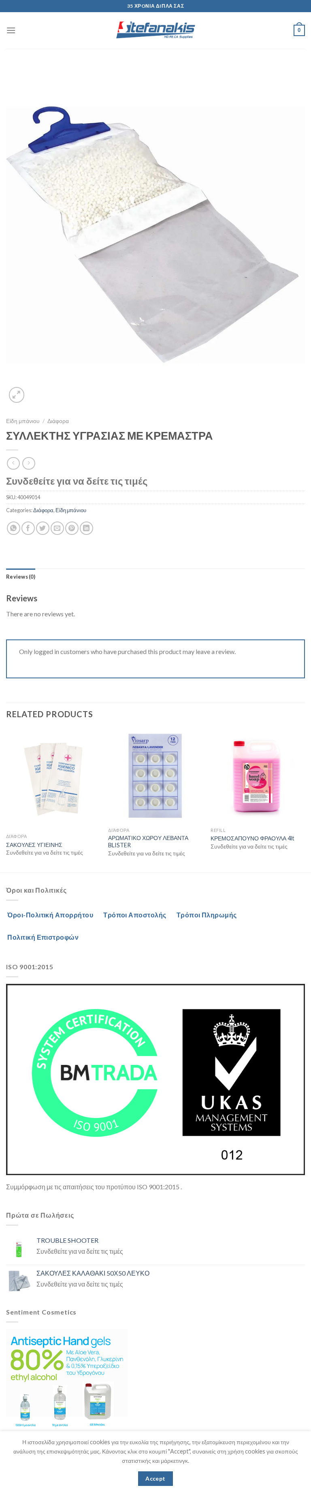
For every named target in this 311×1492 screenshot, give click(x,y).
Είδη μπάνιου (23, 421)
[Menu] (11, 30)
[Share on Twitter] (42, 528)
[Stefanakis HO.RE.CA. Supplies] (155, 30)
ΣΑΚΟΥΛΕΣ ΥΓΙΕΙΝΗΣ (34, 844)
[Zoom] (17, 395)
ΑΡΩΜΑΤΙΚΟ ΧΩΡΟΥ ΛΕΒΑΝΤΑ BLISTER (148, 841)
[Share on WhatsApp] (13, 528)
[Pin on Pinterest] (72, 528)
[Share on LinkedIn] (86, 528)
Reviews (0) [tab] (20, 576)
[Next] (304, 800)
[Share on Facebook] (28, 528)
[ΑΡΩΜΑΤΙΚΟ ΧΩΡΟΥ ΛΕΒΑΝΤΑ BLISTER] (155, 776)
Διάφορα (58, 421)
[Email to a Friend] (57, 528)
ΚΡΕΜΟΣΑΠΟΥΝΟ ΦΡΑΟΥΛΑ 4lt (252, 838)
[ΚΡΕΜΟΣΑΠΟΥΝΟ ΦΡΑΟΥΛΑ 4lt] (258, 776)
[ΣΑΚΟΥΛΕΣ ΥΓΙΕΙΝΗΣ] (53, 779)
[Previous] (6, 800)
